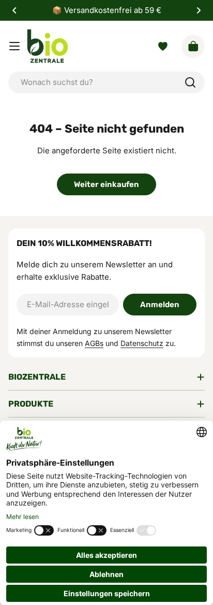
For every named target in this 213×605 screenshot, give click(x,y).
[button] (14, 10)
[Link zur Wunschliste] (163, 46)
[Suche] (190, 82)
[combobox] (106, 82)
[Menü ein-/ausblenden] (14, 46)
